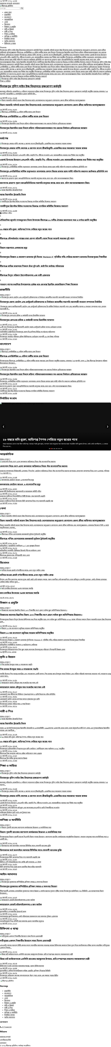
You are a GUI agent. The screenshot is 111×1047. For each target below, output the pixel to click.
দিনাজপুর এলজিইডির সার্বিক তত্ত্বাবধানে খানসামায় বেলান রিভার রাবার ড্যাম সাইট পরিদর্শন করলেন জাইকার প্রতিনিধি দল (42, 382)
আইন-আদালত (9, 41)
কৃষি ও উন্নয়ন (9, 29)
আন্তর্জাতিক (8, 20)
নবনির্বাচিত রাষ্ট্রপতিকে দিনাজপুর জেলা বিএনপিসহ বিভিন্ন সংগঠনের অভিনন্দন (27, 333)
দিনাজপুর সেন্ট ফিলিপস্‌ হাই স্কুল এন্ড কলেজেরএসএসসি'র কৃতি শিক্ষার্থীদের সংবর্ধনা (29, 809)
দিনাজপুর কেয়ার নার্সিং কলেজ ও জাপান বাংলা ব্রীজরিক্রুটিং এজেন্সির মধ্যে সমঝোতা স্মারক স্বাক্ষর (54, 55)
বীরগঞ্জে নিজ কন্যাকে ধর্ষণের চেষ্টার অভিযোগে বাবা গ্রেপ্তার (21, 754)
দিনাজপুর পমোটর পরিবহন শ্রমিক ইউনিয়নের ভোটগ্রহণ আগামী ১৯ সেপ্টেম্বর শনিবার (29, 338)
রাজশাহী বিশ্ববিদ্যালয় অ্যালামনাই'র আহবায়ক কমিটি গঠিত (20, 492)
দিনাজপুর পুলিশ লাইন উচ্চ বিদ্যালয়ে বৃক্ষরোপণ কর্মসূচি (19, 50)
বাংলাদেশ (7, 17)
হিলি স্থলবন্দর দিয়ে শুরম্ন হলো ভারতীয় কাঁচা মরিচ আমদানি (20, 868)
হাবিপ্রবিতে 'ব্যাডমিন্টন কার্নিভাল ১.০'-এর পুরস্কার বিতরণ (20, 547)
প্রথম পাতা (7, 12)
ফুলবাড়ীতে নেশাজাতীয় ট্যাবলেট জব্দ (13, 913)
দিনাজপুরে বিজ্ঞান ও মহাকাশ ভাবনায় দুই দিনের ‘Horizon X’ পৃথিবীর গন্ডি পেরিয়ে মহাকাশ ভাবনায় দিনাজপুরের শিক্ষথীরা (42, 641)
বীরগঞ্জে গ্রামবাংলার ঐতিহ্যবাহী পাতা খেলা (15, 556)
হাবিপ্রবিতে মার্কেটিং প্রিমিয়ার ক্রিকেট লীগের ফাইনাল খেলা (20, 551)
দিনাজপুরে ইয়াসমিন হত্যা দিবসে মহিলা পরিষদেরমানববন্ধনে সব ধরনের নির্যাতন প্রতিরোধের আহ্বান (68, 67)
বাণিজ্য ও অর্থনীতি (10, 36)
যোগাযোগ (16, 3)
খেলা (6, 22)
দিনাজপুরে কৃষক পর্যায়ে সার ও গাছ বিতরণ (15, 705)
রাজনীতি (7, 15)
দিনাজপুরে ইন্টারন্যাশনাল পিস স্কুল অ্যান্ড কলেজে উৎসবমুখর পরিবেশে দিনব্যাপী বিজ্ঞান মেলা (32, 650)
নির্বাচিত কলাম (9, 39)
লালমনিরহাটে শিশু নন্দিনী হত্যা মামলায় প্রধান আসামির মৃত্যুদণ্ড (22, 922)
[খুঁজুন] (22, 8)
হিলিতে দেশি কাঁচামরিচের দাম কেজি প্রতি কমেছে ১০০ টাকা (20, 863)
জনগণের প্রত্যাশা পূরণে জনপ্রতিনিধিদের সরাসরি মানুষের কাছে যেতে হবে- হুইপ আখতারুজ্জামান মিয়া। (45, 74)
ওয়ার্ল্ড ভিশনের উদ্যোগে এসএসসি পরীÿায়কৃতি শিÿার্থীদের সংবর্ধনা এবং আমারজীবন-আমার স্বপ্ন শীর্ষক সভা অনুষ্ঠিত (53, 56)
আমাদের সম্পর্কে (6, 3)
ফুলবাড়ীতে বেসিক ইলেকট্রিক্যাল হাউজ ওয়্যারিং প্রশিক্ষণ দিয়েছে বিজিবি (25, 972)
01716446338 (6, 1027)
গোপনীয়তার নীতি (5, 1040)
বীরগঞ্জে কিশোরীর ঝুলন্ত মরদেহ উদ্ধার (13, 759)
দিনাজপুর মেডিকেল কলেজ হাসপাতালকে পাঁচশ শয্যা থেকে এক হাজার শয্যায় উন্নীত (29, 976)
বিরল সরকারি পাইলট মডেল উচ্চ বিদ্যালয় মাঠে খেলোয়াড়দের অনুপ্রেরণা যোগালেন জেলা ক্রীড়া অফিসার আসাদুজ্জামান (62, 64)
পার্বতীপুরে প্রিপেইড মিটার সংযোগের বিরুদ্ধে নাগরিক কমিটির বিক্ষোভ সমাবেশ (64, 62)
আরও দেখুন (4, 295)
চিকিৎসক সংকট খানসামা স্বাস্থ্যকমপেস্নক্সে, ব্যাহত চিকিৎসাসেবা (22, 967)
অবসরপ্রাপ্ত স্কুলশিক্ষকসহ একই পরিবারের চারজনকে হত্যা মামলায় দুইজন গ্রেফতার (29, 917)
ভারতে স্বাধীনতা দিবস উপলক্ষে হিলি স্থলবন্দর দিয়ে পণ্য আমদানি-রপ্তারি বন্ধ (26, 502)
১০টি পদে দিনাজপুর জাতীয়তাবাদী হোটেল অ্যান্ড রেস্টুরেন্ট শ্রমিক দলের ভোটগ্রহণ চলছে (30, 328)
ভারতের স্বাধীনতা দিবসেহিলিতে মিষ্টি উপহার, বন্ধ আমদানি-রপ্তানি (22, 497)
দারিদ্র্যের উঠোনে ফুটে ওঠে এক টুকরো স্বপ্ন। (15, 813)
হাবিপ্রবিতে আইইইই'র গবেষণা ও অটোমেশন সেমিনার (18, 646)
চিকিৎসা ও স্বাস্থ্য (10, 43)
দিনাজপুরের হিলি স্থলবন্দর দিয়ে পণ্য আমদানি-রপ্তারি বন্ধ (20, 858)
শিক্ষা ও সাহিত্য (9, 34)
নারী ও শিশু (8, 31)
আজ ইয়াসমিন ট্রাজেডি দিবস (26, 62)
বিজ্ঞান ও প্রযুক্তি (10, 27)
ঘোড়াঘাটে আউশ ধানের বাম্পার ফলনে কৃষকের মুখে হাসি (20, 700)
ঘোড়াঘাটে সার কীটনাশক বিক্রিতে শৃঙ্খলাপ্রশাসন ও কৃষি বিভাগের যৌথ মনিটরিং (27, 695)
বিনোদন (7, 24)
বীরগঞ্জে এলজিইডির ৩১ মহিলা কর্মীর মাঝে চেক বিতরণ (36, 52)
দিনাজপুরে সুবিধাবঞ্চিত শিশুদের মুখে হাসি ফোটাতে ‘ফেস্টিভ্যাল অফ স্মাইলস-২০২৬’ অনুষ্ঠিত (32, 750)
